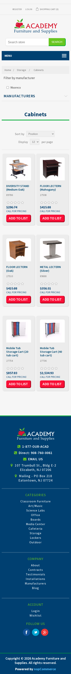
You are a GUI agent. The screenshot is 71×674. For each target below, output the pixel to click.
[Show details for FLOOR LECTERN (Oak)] (18, 249)
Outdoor (35, 542)
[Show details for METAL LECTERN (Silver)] (52, 249)
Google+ (44, 632)
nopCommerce (45, 669)
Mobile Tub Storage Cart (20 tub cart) (17, 351)
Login (35, 611)
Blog (35, 588)
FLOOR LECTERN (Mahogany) (50, 187)
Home (8, 70)
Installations (35, 579)
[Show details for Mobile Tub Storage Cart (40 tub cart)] (52, 331)
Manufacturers (35, 583)
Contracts (35, 569)
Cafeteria (35, 528)
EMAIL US (35, 459)
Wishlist (36, 615)
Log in (28, 9)
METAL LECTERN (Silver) (50, 268)
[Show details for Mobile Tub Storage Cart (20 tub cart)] (18, 331)
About (35, 565)
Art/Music (35, 505)
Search (56, 41)
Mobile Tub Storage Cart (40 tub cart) (51, 351)
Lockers (35, 537)
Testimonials (35, 574)
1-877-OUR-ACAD (35, 446)
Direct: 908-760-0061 (35, 453)
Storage (35, 533)
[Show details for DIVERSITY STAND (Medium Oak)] (18, 168)
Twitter (35, 632)
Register (17, 9)
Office (35, 515)
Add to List (18, 218)
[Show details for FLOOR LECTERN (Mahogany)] (52, 168)
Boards (35, 519)
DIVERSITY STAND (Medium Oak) (17, 187)
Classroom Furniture (35, 501)
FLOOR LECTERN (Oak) (16, 268)
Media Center (35, 524)
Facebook (26, 632)
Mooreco (15, 87)
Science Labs (35, 510)
